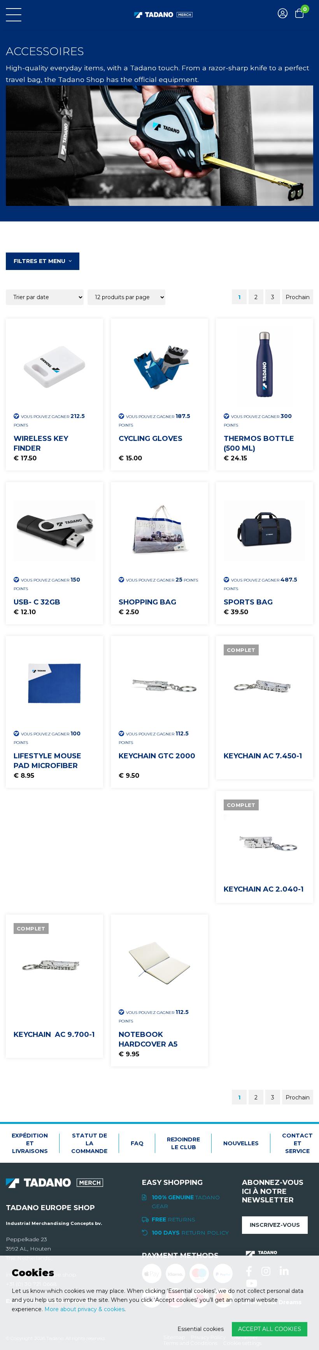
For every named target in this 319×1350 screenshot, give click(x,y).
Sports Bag (248, 602)
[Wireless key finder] (54, 367)
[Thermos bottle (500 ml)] (264, 367)
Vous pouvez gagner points (49, 420)
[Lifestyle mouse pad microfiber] (54, 684)
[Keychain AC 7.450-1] (264, 684)
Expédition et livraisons (30, 1143)
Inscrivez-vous (275, 1224)
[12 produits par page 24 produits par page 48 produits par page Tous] (127, 297)
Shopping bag (147, 602)
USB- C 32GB (37, 602)
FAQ (137, 1143)
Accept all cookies (269, 1329)
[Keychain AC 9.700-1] (54, 963)
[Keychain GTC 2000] (159, 684)
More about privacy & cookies (84, 1309)
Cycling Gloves (150, 438)
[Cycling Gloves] (159, 367)
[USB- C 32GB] (54, 530)
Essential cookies (200, 1329)
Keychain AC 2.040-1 (263, 889)
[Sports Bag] (264, 530)
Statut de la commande (89, 1143)
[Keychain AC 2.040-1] (264, 839)
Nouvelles (241, 1143)
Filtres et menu (40, 261)
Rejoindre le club (183, 1143)
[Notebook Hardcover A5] (159, 963)
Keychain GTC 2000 (157, 756)
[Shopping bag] (159, 530)
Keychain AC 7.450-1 (263, 756)
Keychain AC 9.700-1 (54, 1034)
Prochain (298, 297)
